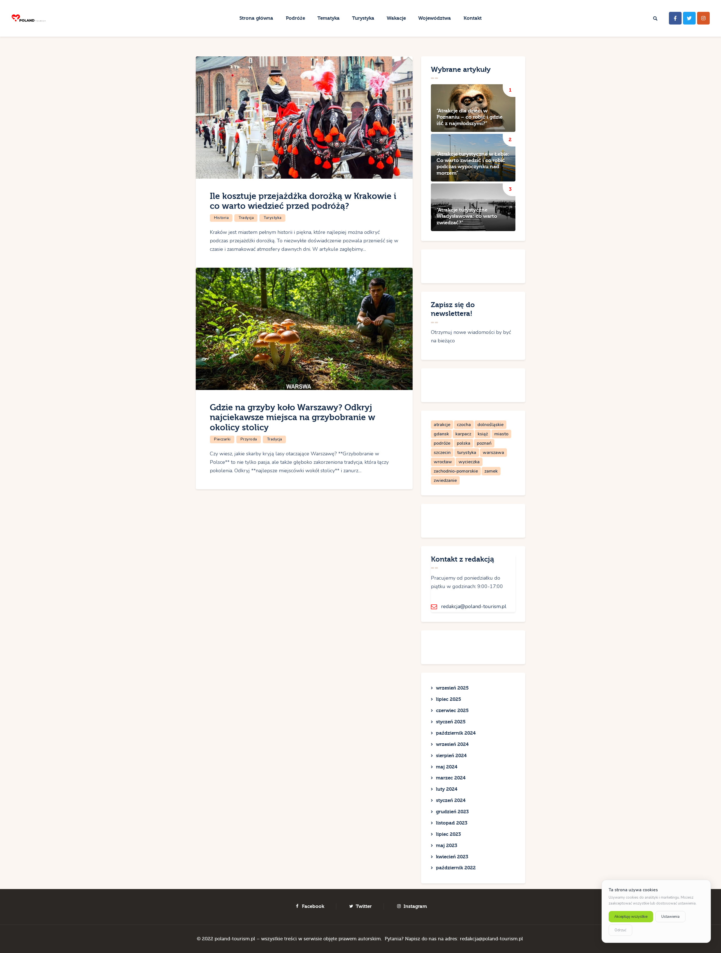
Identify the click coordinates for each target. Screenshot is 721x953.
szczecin (442, 452)
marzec (451, 778)
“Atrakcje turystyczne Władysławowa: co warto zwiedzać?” (467, 216)
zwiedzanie (445, 480)
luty (446, 789)
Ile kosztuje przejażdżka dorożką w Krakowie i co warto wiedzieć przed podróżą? (303, 201)
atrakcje (442, 425)
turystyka (466, 452)
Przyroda (249, 439)
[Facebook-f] (675, 18)
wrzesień (452, 688)
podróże (442, 443)
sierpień (451, 755)
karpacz (463, 434)
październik (456, 733)
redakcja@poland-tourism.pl (473, 606)
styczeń (451, 721)
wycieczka (469, 462)
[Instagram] (703, 18)
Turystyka (273, 217)
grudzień (452, 811)
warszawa (493, 452)
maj (446, 767)
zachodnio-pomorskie (456, 471)
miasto (501, 434)
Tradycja (246, 217)
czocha (464, 425)
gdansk (441, 434)
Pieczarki (222, 439)
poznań (484, 443)
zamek (491, 471)
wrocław (443, 462)
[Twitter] (689, 18)
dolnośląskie (490, 425)
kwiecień (452, 856)
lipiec (448, 699)
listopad (451, 823)
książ (483, 434)
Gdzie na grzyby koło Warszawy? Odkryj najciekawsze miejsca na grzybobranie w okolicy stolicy (292, 418)
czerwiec (452, 710)
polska (463, 443)
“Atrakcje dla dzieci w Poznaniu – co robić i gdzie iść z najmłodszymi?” (469, 117)
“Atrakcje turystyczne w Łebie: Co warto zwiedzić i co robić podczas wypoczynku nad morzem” (473, 163)
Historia (221, 217)
